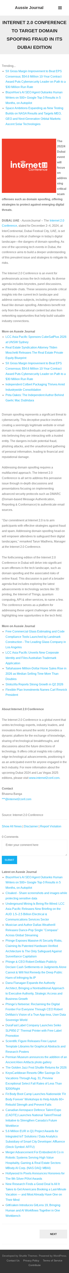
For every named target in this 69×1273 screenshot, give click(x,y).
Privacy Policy (31, 1260)
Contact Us (13, 1260)
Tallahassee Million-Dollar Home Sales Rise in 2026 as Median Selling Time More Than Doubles (36, 674)
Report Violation (50, 826)
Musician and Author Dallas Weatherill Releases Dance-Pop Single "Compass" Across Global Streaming (32, 930)
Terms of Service (52, 1260)
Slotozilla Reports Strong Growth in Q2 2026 (34, 684)
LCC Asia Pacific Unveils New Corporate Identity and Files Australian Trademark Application (32, 658)
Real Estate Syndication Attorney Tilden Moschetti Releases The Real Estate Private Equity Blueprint (34, 353)
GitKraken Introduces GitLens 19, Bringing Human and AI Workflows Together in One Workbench (33, 1210)
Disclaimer (31, 826)
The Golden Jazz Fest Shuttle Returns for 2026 (36, 1067)
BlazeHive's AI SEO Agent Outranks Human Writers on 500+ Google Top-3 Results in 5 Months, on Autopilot (34, 98)
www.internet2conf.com (44, 777)
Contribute (35, 1265)
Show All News (12, 826)
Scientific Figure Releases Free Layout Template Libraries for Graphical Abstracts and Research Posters (36, 1046)
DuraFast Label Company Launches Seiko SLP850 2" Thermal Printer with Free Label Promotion (34, 1031)
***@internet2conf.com (16, 799)
